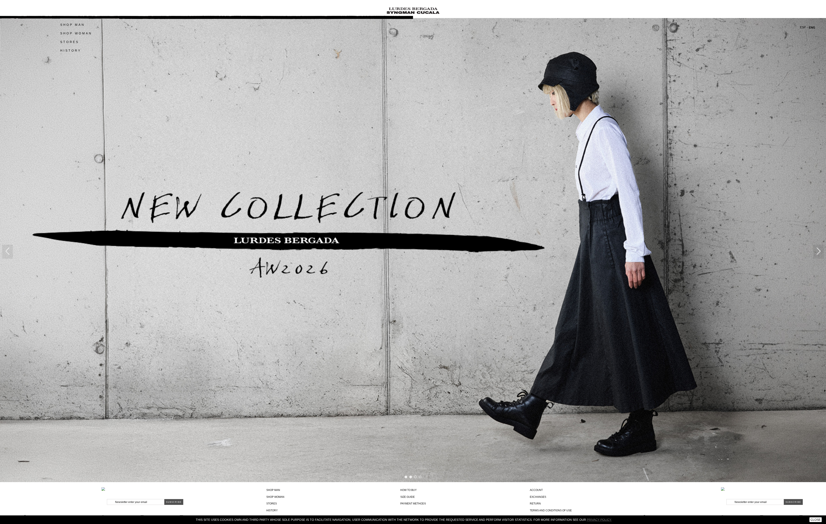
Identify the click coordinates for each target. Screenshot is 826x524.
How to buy (408, 490)
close (816, 519)
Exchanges (538, 496)
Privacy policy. (599, 519)
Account (536, 490)
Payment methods (413, 503)
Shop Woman (76, 33)
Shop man (273, 490)
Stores (69, 42)
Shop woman (275, 496)
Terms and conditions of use (551, 510)
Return (535, 503)
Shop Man (72, 24)
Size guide (407, 496)
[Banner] (413, 9)
